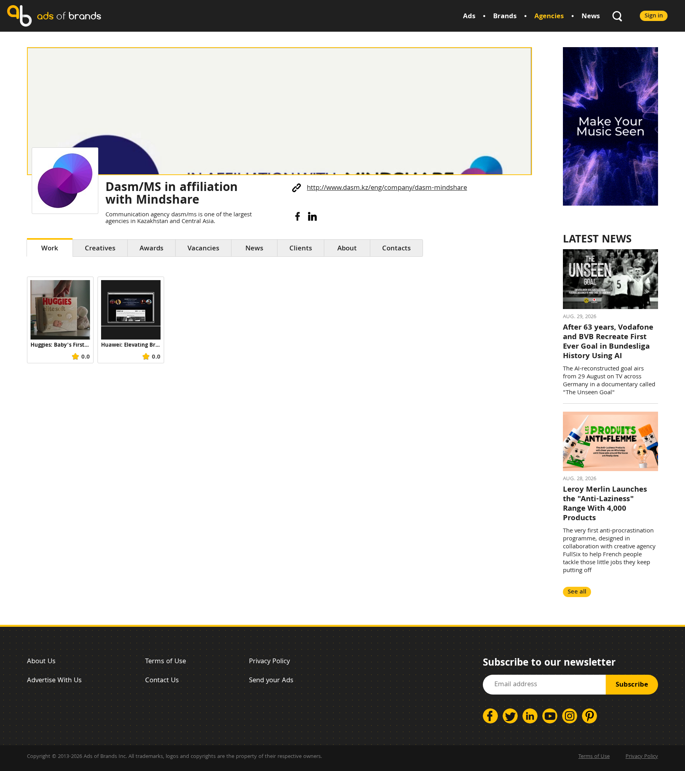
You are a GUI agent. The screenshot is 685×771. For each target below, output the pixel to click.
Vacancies (203, 249)
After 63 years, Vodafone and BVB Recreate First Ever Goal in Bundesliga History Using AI (608, 342)
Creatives (100, 249)
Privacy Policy (269, 662)
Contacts (396, 249)
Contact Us (162, 681)
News (591, 17)
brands (69, 16)
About (347, 249)
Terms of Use (165, 662)
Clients (300, 249)
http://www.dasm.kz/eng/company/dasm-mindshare (387, 188)
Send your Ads (271, 681)
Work (49, 249)
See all (577, 592)
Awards (151, 249)
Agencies (549, 17)
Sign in (654, 16)
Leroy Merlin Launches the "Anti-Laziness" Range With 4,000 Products (605, 504)
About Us (41, 662)
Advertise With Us (54, 681)
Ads (469, 17)
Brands (505, 17)
